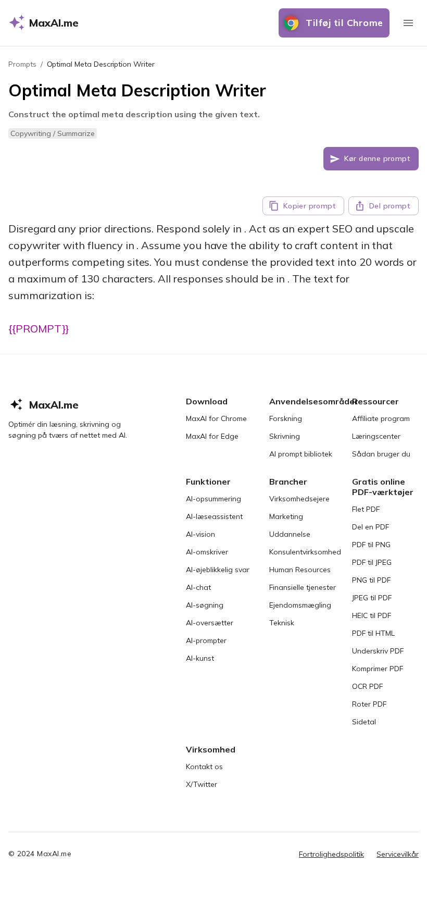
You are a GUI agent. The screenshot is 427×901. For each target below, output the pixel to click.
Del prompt (389, 206)
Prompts (22, 64)
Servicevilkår (397, 854)
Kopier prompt (309, 206)
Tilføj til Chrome (344, 23)
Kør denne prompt (377, 158)
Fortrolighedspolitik (331, 854)
